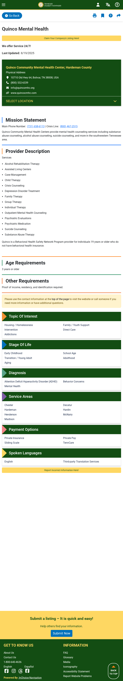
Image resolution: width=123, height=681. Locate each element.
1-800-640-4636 (12, 662)
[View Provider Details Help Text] (110, 16)
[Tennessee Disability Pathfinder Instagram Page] (13, 671)
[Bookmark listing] (102, 16)
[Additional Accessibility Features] (117, 4)
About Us (9, 652)
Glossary (68, 657)
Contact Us (10, 657)
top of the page (60, 299)
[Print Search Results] (94, 16)
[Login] (98, 5)
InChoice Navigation (30, 677)
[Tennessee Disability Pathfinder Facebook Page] (6, 671)
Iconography (70, 666)
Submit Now (61, 633)
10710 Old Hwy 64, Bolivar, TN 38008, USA (32, 77)
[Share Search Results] (118, 16)
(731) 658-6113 (36, 126)
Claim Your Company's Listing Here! (61, 38)
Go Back (13, 15)
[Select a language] (108, 5)
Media (66, 662)
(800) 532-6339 (17, 82)
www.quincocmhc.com (21, 92)
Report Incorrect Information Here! (61, 470)
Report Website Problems (77, 676)
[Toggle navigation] (3, 4)
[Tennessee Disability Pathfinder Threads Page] (20, 671)
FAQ (65, 652)
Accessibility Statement (76, 671)
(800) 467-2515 (69, 126)
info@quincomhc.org (20, 87)
